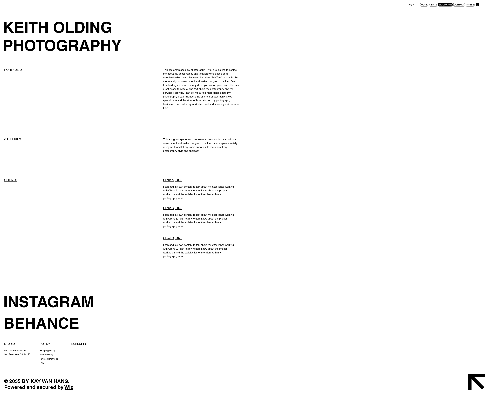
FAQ (42, 363)
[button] (477, 4)
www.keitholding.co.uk (175, 77)
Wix (69, 387)
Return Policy (47, 354)
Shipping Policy (47, 350)
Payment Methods (49, 358)
